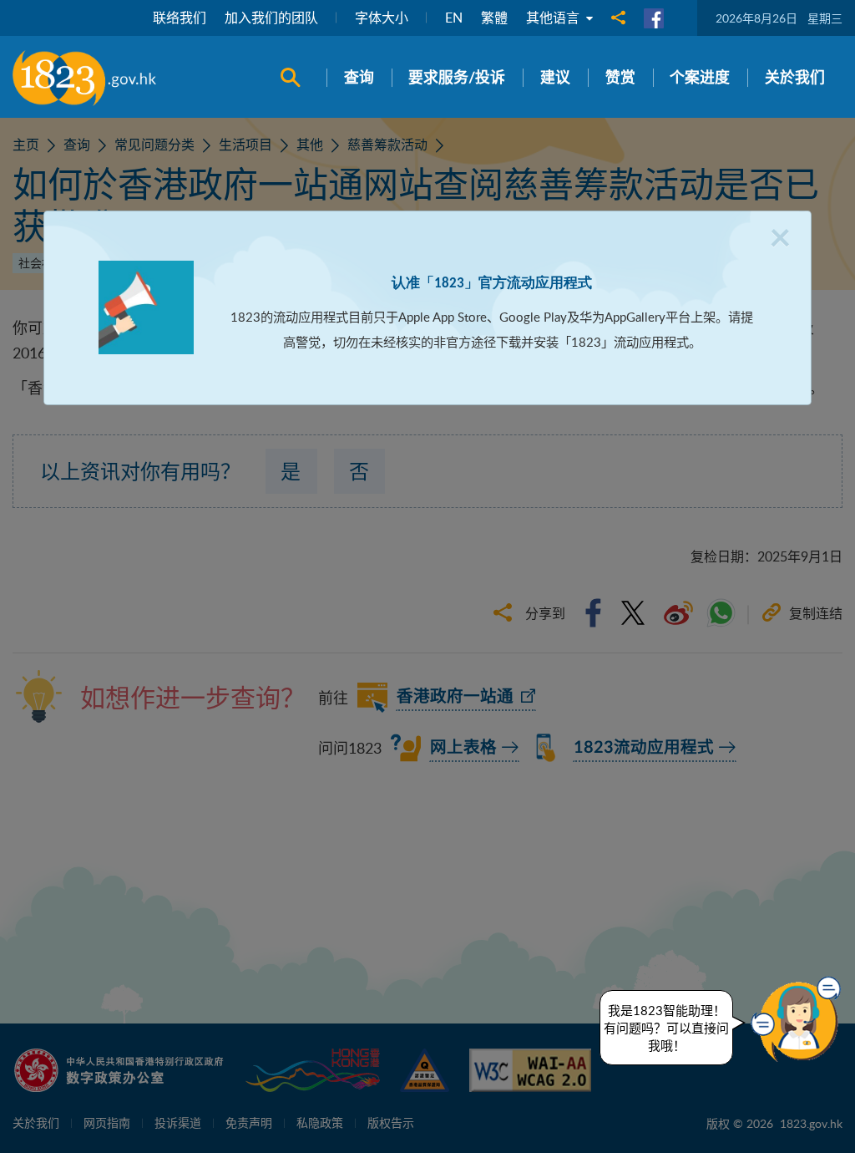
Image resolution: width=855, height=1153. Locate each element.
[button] (800, 1019)
